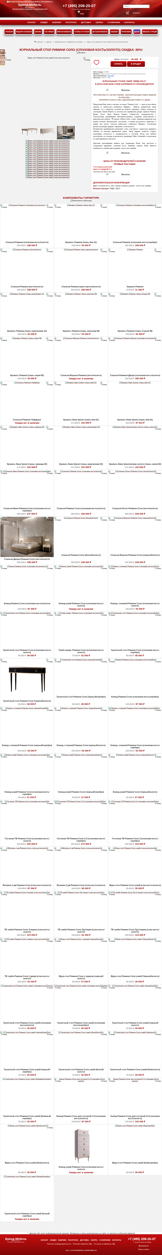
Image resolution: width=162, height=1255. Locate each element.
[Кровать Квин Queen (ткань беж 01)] (81, 417)
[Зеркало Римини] (135, 284)
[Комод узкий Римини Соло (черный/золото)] (135, 789)
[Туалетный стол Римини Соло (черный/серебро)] (81, 694)
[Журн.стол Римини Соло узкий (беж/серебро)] (135, 1160)
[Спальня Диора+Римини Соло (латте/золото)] (27, 556)
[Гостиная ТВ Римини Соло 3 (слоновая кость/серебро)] (135, 836)
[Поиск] (2, 51)
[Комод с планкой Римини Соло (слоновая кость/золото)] (135, 601)
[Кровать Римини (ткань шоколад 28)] (81, 328)
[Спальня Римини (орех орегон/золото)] (81, 284)
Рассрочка (73, 1240)
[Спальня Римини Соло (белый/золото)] (81, 552)
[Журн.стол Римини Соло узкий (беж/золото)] (27, 1160)
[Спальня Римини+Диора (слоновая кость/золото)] (135, 373)
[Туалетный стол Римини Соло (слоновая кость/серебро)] (135, 647)
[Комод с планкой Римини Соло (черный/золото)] (81, 743)
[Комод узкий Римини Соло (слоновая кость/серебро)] (27, 789)
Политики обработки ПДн (82, 1244)
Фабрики (62, 1240)
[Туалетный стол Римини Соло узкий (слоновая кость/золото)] (27, 1020)
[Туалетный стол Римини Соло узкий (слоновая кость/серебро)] (81, 1020)
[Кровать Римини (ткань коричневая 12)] (27, 328)
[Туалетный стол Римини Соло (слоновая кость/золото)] (27, 647)
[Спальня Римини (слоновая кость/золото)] (27, 240)
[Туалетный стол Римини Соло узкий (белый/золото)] (81, 1067)
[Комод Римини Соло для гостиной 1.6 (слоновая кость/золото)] (81, 1113)
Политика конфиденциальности (59, 1244)
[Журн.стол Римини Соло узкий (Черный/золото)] (135, 973)
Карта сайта (143, 1249)
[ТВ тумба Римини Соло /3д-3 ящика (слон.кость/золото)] (135, 927)
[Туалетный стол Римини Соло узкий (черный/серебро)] (27, 1067)
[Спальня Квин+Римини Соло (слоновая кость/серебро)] (27, 506)
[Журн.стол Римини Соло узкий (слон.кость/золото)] (48, 89)
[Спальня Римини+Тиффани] (27, 417)
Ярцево (111, 76)
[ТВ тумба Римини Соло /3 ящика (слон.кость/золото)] (27, 927)
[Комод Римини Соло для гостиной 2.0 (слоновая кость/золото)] (135, 1113)
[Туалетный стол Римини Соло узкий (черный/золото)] (135, 1020)
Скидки (53, 1240)
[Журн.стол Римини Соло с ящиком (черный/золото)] (81, 973)
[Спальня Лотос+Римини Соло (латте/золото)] (135, 506)
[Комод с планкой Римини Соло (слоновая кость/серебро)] (135, 743)
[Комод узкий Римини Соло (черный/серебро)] (81, 789)
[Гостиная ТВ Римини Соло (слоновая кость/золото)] (27, 836)
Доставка (84, 1240)
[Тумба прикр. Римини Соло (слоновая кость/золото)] (81, 647)
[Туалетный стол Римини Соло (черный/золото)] (27, 698)
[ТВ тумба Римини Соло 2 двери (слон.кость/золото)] (27, 973)
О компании (104, 1240)
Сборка (94, 1240)
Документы (144, 1246)
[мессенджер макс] (81, 13)
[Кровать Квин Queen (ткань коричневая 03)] (81, 461)
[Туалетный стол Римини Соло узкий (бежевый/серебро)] (27, 1113)
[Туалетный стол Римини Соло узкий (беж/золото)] (135, 1067)
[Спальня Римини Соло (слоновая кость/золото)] (81, 506)
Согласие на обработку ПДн (104, 1244)
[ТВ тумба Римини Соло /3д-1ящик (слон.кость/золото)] (81, 927)
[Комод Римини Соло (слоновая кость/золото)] (27, 601)
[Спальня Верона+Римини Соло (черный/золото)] (135, 552)
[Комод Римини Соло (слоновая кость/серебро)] (135, 694)
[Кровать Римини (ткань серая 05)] (27, 373)
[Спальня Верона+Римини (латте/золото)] (81, 373)
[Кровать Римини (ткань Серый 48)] (135, 328)
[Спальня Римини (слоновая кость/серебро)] (135, 240)
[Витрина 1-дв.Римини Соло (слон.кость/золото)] (27, 882)
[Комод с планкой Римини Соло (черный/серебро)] (27, 743)
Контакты (116, 1240)
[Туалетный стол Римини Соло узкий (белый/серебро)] (27, 1211)
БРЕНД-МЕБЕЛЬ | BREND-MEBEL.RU (85, 1250)
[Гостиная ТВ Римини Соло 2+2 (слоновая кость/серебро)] (81, 836)
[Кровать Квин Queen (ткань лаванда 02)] (27, 461)
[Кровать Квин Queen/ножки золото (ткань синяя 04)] (135, 461)
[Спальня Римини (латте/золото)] (27, 284)
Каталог (44, 1240)
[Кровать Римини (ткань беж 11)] (81, 240)
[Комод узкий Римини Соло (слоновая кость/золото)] (81, 601)
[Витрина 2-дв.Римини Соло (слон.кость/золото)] (81, 882)
